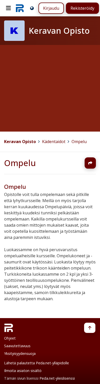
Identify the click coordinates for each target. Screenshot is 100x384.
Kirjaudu (51, 8)
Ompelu (79, 141)
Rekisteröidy (82, 8)
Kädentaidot (53, 141)
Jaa (90, 163)
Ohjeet (10, 338)
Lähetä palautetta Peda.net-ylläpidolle (36, 362)
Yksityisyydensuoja (20, 353)
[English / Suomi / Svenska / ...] (31, 8)
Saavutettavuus (17, 345)
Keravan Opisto (20, 141)
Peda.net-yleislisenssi (57, 378)
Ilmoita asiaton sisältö (23, 370)
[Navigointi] (8, 8)
